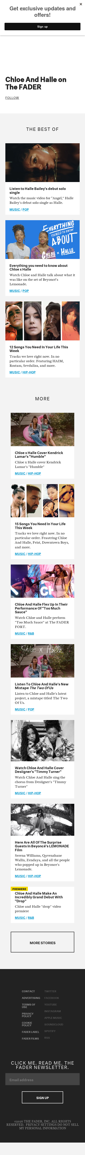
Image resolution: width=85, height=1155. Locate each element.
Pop (25, 208)
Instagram (52, 1011)
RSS (47, 1037)
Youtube (50, 1004)
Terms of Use (28, 1005)
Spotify (49, 1031)
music (14, 208)
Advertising (31, 997)
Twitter (50, 991)
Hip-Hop (29, 371)
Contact (28, 991)
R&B (31, 632)
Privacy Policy (27, 1014)
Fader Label (30, 1031)
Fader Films (30, 1038)
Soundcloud (53, 1024)
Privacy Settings (41, 1125)
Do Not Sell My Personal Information (49, 1126)
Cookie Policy (27, 1023)
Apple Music (53, 1017)
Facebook (51, 997)
